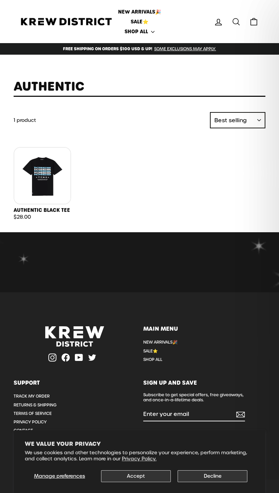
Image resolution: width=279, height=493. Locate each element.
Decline (212, 476)
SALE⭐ (139, 21)
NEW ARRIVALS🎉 (139, 11)
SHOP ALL (137, 31)
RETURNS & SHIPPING (35, 405)
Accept (136, 476)
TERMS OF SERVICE (33, 413)
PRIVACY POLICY (30, 422)
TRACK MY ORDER (32, 396)
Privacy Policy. (139, 459)
